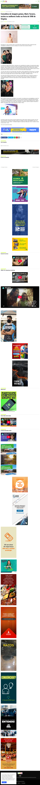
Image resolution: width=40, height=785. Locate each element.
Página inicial (3, 11)
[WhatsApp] (15, 137)
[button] (1, 1)
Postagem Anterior (4, 167)
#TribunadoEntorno (9, 11)
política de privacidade (5, 780)
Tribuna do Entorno (21, 781)
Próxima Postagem (35, 167)
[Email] (19, 137)
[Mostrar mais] (21, 137)
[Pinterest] (17, 137)
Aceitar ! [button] (4, 782)
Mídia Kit (19, 783)
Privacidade (23, 783)
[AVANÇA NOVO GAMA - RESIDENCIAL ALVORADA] (20, 177)
